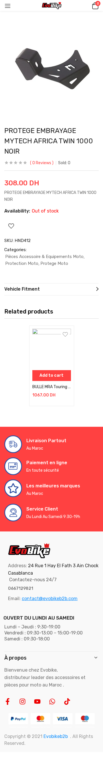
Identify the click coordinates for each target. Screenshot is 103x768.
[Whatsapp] (52, 701)
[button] (94, 5)
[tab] (51, 289)
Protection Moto (21, 263)
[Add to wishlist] (65, 334)
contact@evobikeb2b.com (50, 598)
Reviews (41, 162)
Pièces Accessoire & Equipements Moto (44, 256)
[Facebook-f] (7, 701)
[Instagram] (22, 701)
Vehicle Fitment (22, 289)
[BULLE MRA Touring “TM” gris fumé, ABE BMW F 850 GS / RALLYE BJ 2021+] (51, 348)
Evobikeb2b (55, 736)
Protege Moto (54, 263)
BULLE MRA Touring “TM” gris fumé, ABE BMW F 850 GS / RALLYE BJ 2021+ (51, 386)
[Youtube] (37, 701)
